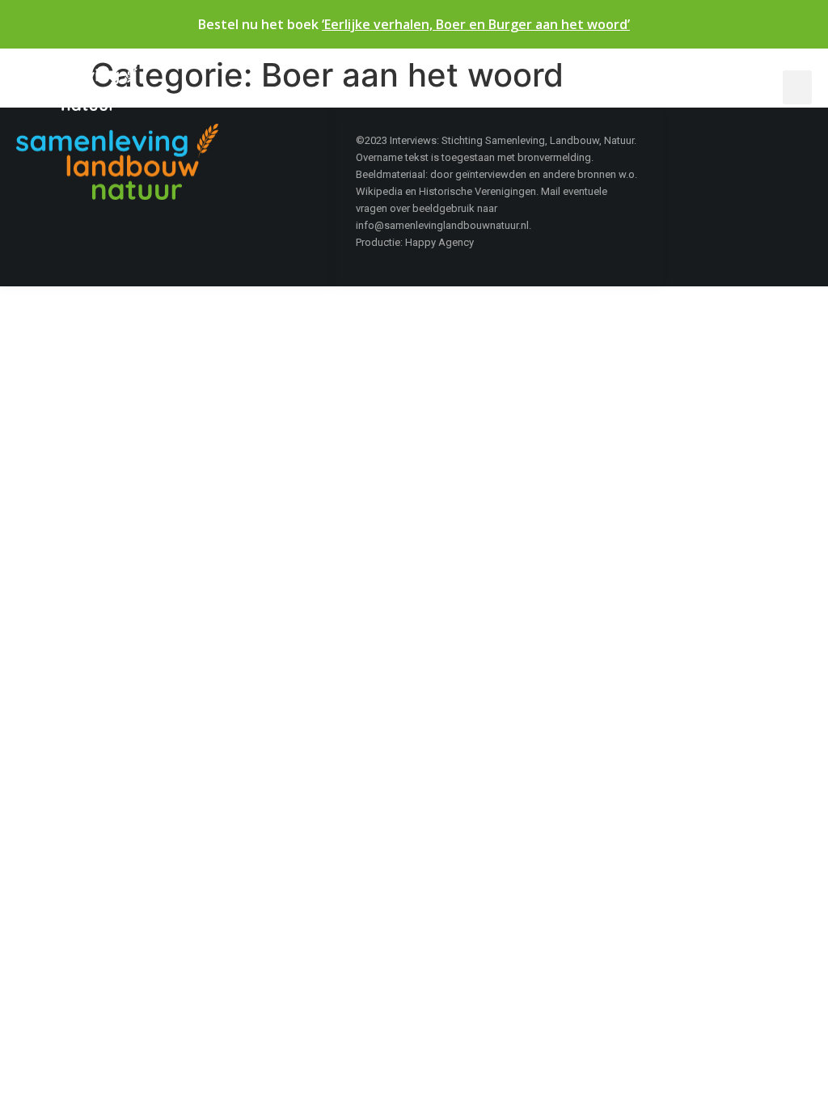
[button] (797, 87)
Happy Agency (439, 242)
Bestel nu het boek (414, 24)
